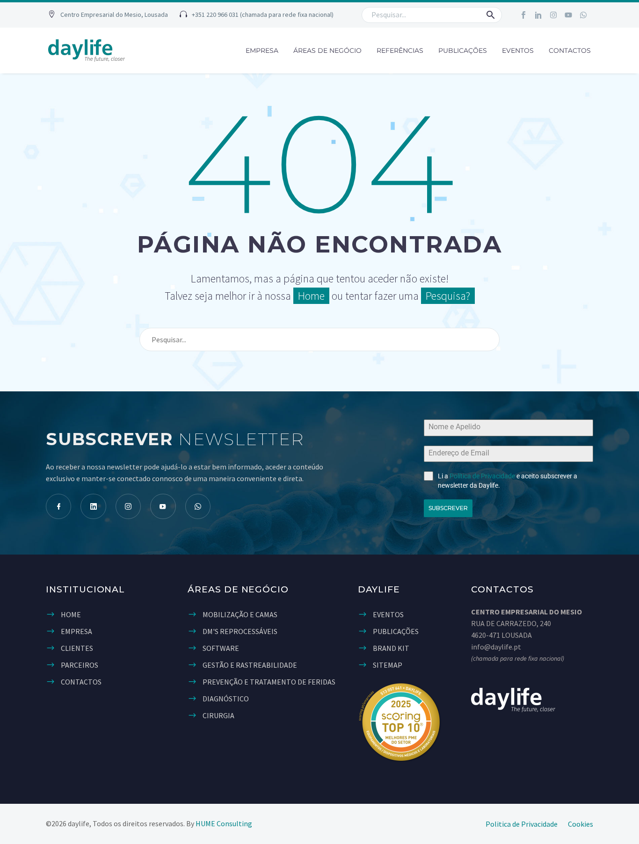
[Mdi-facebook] (58, 506)
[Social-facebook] (523, 14)
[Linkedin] (93, 506)
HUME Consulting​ (224, 823)
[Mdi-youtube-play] (162, 506)
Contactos (570, 50)
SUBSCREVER (448, 508)
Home (311, 296)
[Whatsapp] (583, 14)
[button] (108, 15)
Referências (400, 50)
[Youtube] (568, 14)
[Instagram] (553, 14)
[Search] (488, 339)
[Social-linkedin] (538, 14)
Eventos (518, 50)
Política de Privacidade (482, 476)
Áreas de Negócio (327, 50)
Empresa (262, 50)
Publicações (462, 50)
